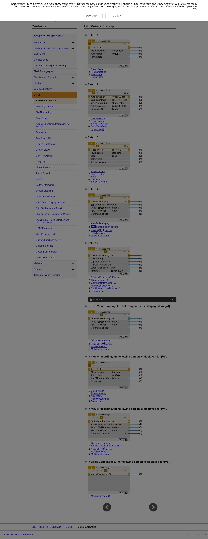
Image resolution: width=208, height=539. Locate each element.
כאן (44, 4)
